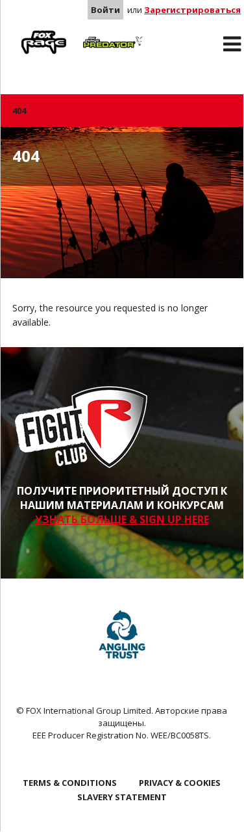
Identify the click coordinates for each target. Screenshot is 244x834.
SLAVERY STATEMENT (122, 797)
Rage (24, 33)
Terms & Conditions (70, 782)
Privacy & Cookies (180, 782)
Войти (105, 10)
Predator (97, 33)
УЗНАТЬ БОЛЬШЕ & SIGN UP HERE (122, 519)
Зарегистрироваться (192, 10)
